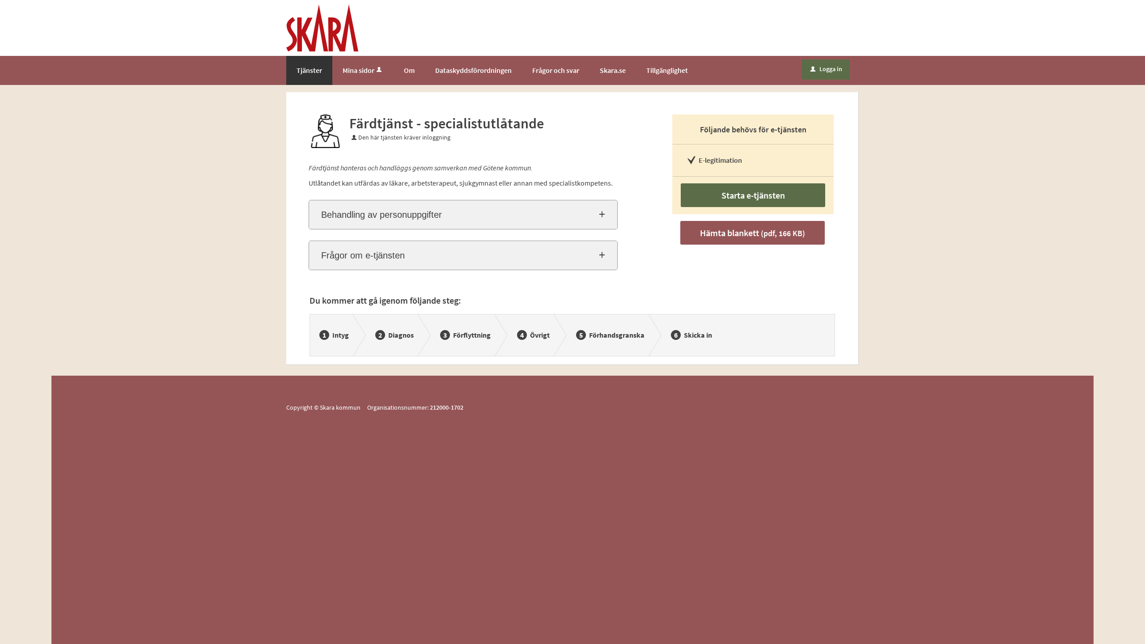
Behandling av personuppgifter (381, 215)
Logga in (826, 69)
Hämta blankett (752, 232)
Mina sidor (358, 70)
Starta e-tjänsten (753, 195)
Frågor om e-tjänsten (363, 255)
